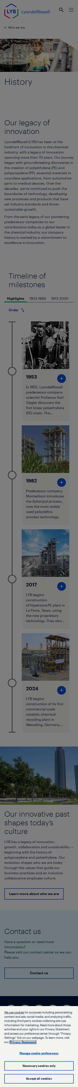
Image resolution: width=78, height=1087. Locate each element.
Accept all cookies (39, 1078)
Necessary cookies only (39, 1065)
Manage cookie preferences (39, 1053)
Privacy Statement (23, 1042)
